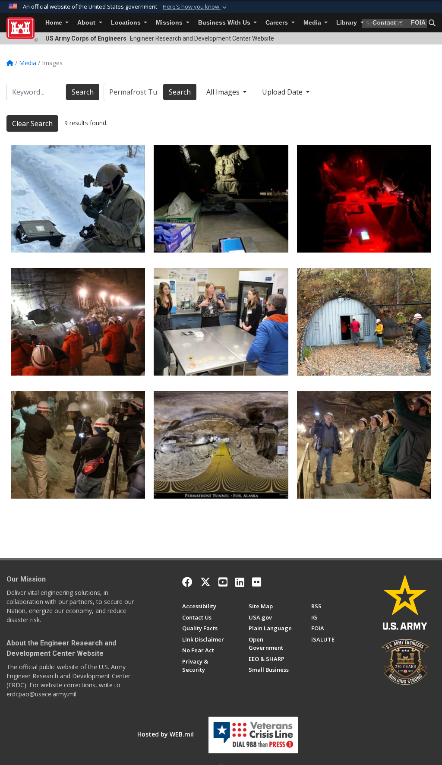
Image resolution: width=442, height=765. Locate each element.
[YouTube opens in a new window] (222, 582)
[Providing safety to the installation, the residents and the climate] (364, 322)
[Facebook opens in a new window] (187, 582)
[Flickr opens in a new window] (256, 582)
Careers (277, 22)
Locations (126, 22)
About (87, 22)
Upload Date (283, 92)
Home (54, 22)
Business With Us (225, 22)
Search (83, 92)
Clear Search (32, 123)
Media (313, 22)
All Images (223, 92)
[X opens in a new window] (205, 582)
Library (347, 22)
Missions (170, 22)
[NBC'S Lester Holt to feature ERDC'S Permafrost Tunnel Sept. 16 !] (78, 445)
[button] (195, 7)
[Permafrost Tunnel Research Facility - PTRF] (221, 445)
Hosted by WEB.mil (165, 734)
